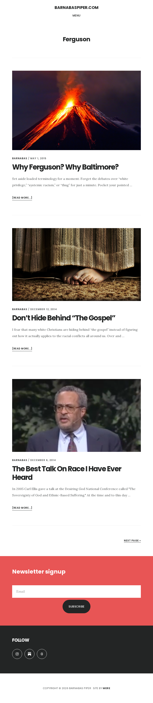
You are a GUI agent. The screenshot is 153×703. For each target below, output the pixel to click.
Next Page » (132, 540)
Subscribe (76, 606)
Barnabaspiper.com (76, 7)
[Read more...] (22, 198)
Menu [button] (77, 15)
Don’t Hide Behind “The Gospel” (63, 318)
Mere (106, 688)
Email (16, 582)
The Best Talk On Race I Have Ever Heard (66, 473)
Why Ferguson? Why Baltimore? (65, 167)
